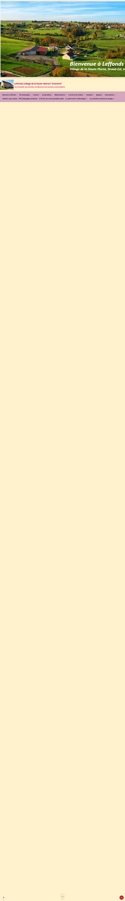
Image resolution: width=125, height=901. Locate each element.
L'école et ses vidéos (75, 95)
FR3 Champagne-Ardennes (28, 99)
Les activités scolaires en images (101, 99)
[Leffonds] (62, 39)
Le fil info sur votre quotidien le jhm (51, 99)
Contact (36, 95)
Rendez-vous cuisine (9, 99)
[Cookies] (4, 897)
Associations (109, 95)
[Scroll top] (121, 897)
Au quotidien (46, 95)
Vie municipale (24, 95)
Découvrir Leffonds (9, 95)
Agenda (99, 95)
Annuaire (89, 95)
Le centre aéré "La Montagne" (75, 99)
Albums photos (60, 95)
